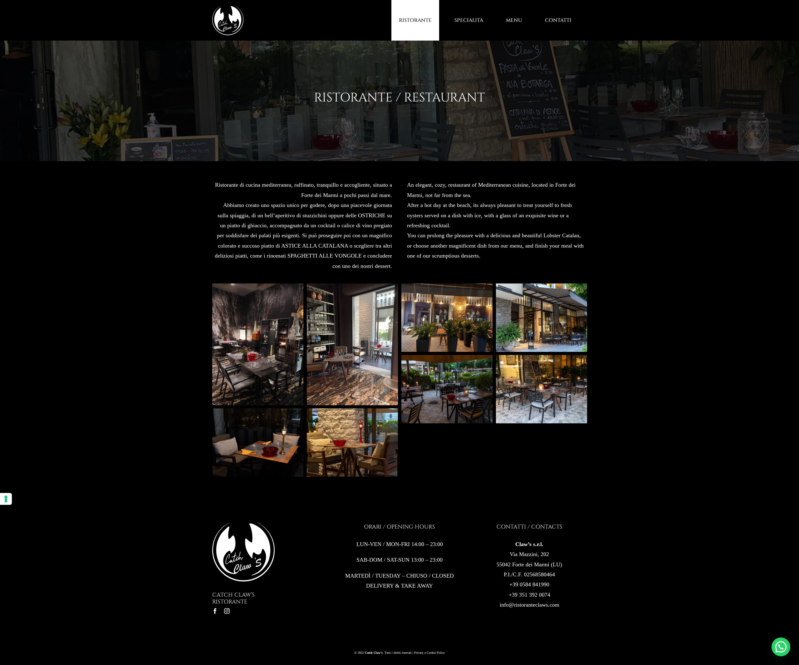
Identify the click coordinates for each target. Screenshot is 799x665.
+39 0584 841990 (529, 584)
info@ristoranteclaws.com (529, 605)
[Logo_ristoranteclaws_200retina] (243, 523)
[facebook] (215, 611)
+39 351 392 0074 (529, 595)
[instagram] (227, 611)
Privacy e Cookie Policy (429, 652)
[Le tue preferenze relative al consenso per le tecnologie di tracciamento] (6, 499)
